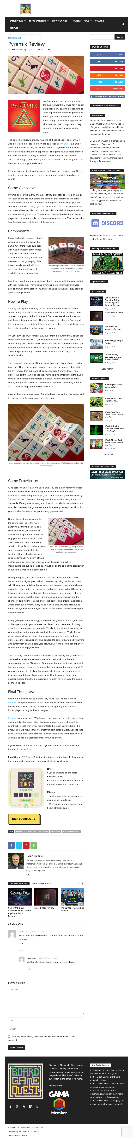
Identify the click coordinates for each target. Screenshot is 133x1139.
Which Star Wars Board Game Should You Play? (114, 414)
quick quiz (111, 197)
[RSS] (24, 1107)
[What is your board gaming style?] (96, 388)
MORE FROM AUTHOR (41, 883)
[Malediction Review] (46, 897)
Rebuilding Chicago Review (114, 341)
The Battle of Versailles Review (72, 909)
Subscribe (118, 88)
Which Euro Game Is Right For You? (114, 399)
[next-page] (82, 883)
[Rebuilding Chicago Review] (96, 344)
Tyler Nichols (16, 49)
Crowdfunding (59, 21)
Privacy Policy (55, 1085)
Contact (14, 28)
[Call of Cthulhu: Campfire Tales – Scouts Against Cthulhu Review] (20, 897)
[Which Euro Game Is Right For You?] (96, 402)
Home (10, 35)
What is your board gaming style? (113, 385)
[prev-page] (78, 883)
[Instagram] (18, 1107)
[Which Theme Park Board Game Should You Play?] (96, 444)
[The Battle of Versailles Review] (72, 897)
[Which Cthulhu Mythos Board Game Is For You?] (96, 430)
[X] (19, 845)
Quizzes (77, 21)
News (86, 21)
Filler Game (55, 832)
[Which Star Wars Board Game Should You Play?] (96, 416)
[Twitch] (31, 1107)
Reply (21, 950)
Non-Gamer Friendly (71, 832)
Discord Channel (111, 235)
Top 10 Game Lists (37, 21)
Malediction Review (44, 907)
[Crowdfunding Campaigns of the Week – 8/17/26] (96, 358)
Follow (119, 61)
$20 (29, 749)
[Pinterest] (26, 845)
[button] (123, 24)
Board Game (43, 832)
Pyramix (64, 143)
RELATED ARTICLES (19, 883)
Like (121, 54)
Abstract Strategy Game (26, 832)
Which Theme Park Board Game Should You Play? (114, 442)
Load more (107, 369)
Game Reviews (16, 21)
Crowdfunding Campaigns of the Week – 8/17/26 (113, 357)
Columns (99, 21)
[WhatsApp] (33, 845)
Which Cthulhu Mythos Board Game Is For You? (114, 428)
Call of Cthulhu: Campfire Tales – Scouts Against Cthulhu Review (19, 912)
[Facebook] (11, 845)
